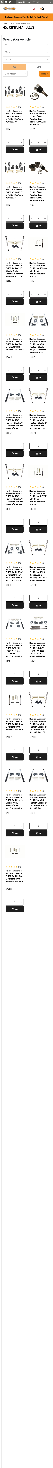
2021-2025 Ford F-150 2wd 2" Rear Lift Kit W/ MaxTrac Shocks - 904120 (38, 271)
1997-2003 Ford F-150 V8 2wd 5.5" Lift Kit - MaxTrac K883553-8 (14, 117)
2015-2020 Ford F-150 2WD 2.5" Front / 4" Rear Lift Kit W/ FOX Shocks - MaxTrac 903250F (38, 651)
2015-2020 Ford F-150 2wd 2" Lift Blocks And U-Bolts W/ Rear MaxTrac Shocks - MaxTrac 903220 (14, 803)
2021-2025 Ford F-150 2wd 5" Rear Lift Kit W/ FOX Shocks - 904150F (14, 725)
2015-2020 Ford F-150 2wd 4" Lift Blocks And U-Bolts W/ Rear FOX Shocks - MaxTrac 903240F (14, 271)
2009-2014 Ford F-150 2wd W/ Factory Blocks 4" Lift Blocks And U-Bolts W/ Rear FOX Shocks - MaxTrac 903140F (15, 499)
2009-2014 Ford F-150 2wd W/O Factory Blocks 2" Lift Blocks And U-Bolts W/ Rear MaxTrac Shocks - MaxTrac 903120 (38, 803)
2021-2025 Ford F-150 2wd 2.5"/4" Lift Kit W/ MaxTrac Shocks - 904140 (38, 499)
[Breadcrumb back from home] (2, 24)
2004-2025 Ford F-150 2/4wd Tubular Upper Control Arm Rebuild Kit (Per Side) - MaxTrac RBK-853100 (37, 195)
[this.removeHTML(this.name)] (15, 91)
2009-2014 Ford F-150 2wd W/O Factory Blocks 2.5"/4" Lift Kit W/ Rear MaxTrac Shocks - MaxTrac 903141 (38, 347)
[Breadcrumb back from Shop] (8, 24)
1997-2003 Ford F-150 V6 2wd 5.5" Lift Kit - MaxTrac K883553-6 (14, 193)
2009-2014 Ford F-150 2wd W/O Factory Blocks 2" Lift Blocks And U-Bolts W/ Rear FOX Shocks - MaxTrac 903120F (38, 423)
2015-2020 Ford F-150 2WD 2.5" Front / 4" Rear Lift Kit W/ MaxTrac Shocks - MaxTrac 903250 (14, 651)
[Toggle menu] (49, 8)
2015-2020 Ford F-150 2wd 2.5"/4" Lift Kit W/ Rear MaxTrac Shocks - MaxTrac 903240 (14, 575)
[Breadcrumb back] (14, 24)
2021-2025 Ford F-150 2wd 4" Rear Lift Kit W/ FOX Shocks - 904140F (15, 345)
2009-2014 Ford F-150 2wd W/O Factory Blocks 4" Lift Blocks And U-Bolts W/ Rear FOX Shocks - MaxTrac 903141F (38, 727)
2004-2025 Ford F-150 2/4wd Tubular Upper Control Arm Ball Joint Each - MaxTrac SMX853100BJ (37, 119)
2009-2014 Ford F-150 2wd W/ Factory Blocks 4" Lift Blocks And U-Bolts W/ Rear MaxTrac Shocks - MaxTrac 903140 (15, 423)
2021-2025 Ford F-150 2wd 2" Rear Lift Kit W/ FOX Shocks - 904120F (15, 877)
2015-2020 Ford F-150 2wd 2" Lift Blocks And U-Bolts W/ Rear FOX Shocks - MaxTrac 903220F (38, 575)
